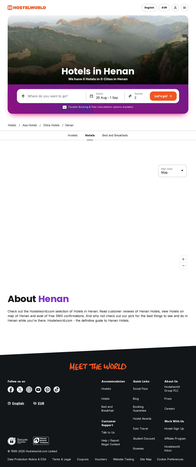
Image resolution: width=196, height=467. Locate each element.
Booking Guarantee (139, 408)
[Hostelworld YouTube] (38, 389)
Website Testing (123, 459)
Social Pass (140, 388)
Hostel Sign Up (174, 428)
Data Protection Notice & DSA (27, 459)
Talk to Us (108, 432)
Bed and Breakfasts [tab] (115, 135)
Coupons (83, 459)
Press (168, 398)
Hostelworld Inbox (172, 448)
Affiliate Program (175, 438)
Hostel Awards (142, 418)
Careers (169, 408)
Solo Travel (140, 428)
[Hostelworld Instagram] (29, 389)
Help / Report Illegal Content (110, 442)
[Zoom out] (183, 265)
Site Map (146, 459)
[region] (98, 217)
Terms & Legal (61, 459)
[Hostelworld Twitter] (20, 389)
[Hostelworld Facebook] (11, 389)
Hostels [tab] (73, 135)
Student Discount (144, 438)
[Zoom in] (183, 259)
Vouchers (101, 459)
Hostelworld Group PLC (172, 388)
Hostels (106, 388)
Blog (136, 398)
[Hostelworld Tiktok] (57, 389)
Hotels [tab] (90, 135)
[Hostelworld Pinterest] (47, 389)
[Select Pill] (175, 8)
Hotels (105, 398)
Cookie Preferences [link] (170, 459)
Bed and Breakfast (107, 408)
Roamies (138, 448)
